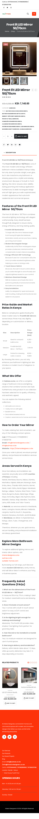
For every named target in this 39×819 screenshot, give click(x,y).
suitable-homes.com (10, 561)
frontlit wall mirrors (10, 119)
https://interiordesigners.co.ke (21, 448)
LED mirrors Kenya (27, 126)
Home (7, 31)
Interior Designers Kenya (11, 126)
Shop (13, 31)
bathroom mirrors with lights (13, 113)
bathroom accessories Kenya (17, 111)
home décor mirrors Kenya (12, 121)
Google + (15, 144)
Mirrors (12, 108)
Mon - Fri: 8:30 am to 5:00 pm (11, 784)
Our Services (6, 751)
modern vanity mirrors (10, 129)
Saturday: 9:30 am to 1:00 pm (11, 789)
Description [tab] (11, 153)
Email (19, 144)
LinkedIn (12, 144)
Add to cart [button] (11, 703)
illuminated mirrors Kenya (12, 124)
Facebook (4, 144)
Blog (3, 759)
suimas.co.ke (7, 558)
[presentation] (4, 59)
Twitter (8, 144)
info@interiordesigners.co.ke (18, 443)
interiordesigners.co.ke (10, 555)
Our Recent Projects (8, 756)
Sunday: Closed (7, 795)
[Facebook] (3, 7)
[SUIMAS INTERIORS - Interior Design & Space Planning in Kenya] (6, 14)
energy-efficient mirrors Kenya (13, 116)
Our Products (6, 753)
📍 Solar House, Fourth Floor (10, 773)
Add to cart (22, 136)
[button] (28, 662)
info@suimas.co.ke (9, 445)
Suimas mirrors (26, 129)
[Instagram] (10, 7)
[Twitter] (7, 7)
